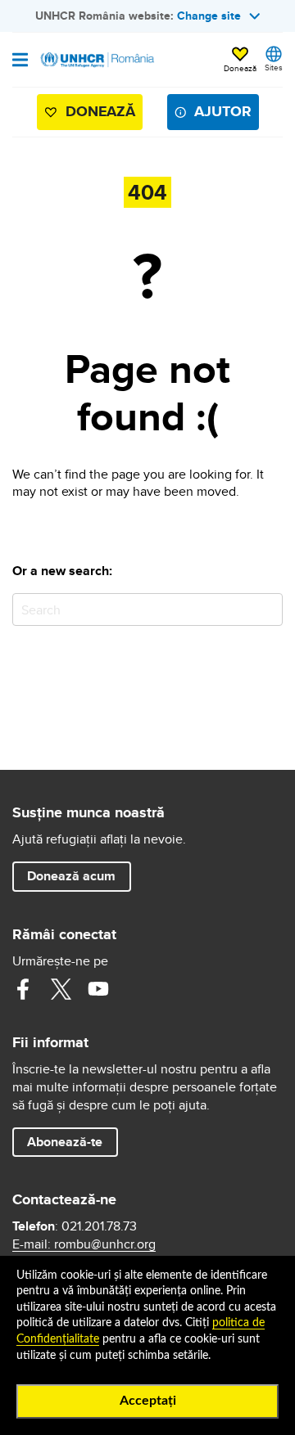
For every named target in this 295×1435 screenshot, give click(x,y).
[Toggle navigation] (20, 61)
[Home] (96, 59)
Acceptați (148, 1400)
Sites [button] (274, 67)
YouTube (98, 989)
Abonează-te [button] (64, 1141)
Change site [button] (209, 15)
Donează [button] (240, 68)
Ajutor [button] (223, 111)
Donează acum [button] (71, 875)
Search (267, 609)
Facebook (23, 989)
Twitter (60, 989)
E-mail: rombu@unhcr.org (84, 1244)
